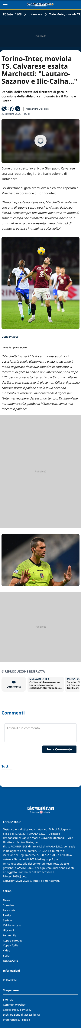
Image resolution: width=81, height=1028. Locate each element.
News (6, 900)
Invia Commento (59, 749)
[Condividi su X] (17, 108)
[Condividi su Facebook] (11, 108)
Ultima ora (35, 14)
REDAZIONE (10, 960)
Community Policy (14, 1004)
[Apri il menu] (5, 4)
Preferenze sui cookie (16, 1019)
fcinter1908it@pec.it (15, 876)
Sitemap (8, 999)
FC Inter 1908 (12, 14)
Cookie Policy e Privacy (17, 1009)
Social (6, 955)
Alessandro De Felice (37, 108)
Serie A (7, 920)
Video (6, 950)
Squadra (8, 905)
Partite (7, 915)
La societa (9, 910)
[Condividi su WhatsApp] (4, 108)
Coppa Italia (10, 945)
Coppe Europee (12, 940)
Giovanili (8, 930)
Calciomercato (12, 925)
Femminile (9, 935)
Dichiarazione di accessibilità (21, 1014)
